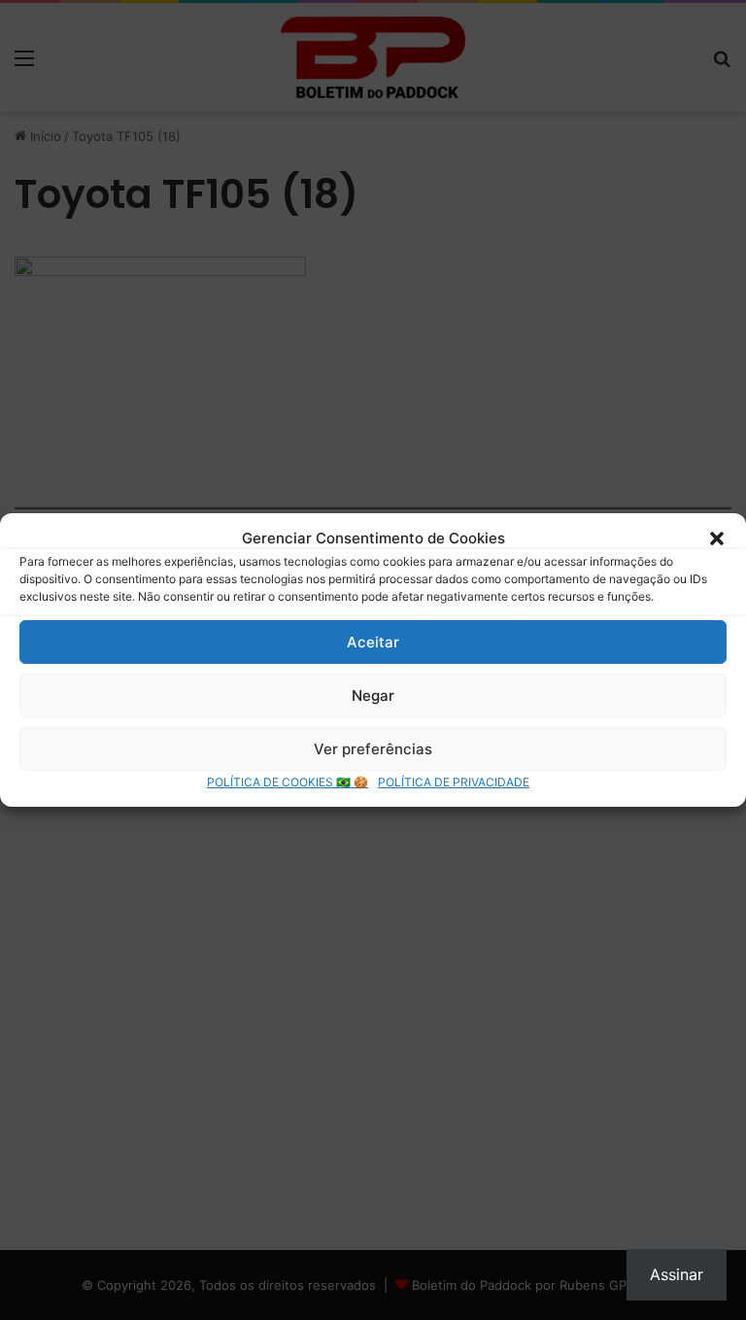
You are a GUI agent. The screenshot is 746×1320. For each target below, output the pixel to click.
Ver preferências (373, 749)
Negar (373, 695)
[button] (717, 538)
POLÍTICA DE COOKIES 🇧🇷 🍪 (287, 782)
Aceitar (373, 642)
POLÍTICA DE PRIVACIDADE (453, 782)
